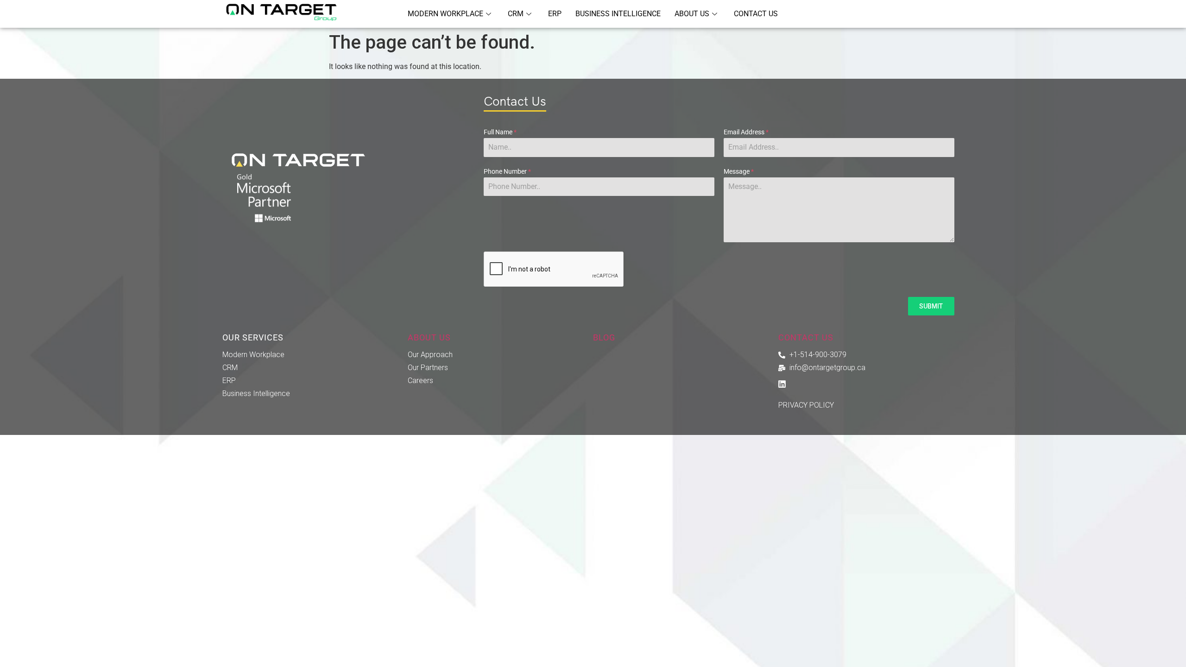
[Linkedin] (782, 384)
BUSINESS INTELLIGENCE (618, 13)
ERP (554, 13)
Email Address (746, 132)
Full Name (500, 132)
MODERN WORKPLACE (445, 13)
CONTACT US (756, 13)
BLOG (604, 337)
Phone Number (507, 171)
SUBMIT (931, 306)
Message (739, 171)
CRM (516, 13)
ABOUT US (692, 13)
